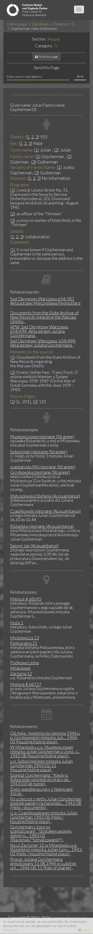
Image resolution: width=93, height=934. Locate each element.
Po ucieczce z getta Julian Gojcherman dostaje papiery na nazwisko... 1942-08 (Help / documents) (45, 803)
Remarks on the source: (31, 352)
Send (80, 76)
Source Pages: (23, 396)
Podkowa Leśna (24, 662)
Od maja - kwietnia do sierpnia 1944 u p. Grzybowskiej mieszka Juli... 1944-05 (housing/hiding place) (45, 737)
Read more (10, 930)
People (60, 23)
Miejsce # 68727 (25, 684)
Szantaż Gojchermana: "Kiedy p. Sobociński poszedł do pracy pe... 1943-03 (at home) (40, 779)
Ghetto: (17, 137)
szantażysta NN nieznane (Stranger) (42, 466)
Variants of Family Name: (33, 167)
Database (40, 23)
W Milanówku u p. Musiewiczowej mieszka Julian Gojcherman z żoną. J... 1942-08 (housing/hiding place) (45, 751)
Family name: (22, 156)
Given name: (21, 150)
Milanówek (20, 668)
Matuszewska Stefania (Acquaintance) (45, 496)
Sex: (14, 143)
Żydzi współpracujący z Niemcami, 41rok (41, 791)
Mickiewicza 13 (24, 637)
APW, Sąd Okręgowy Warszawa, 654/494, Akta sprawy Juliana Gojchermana (39, 331)
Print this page (48, 57)
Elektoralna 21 (23, 643)
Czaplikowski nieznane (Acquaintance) (45, 511)
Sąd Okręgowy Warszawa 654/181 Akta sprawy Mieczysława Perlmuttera (45, 301)
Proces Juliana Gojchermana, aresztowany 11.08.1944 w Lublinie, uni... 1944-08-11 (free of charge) (43, 863)
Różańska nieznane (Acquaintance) (42, 526)
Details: (17, 231)
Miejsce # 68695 (25, 599)
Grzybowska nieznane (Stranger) (40, 472)
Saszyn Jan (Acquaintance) (34, 545)
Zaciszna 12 (21, 673)
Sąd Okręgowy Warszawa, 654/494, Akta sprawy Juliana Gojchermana (43, 343)
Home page (17, 23)
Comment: (20, 242)
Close (85, 930)
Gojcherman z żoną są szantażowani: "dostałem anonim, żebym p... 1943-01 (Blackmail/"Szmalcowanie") (41, 833)
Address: (18, 178)
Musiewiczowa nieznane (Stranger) (42, 436)
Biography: (20, 185)
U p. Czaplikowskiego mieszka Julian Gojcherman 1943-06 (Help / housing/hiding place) (43, 817)
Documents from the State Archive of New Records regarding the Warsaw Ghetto (44, 317)
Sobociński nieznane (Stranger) (38, 451)
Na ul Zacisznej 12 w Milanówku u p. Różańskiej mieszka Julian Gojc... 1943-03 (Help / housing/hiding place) (46, 849)
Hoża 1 (16, 622)
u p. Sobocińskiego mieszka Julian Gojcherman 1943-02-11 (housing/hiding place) (41, 765)
